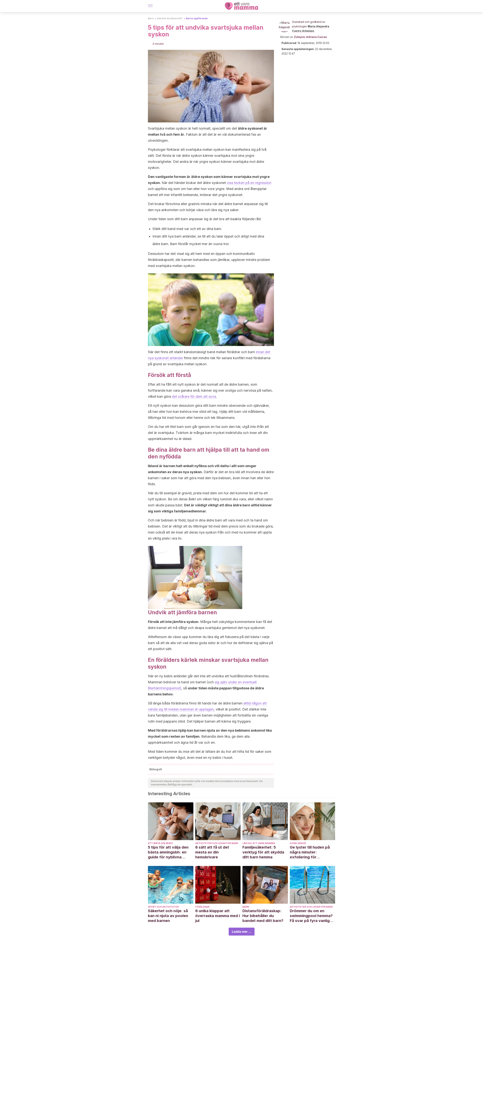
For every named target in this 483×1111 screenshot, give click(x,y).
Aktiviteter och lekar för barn (216, 843)
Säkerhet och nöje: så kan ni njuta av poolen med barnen (168, 916)
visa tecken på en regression (248, 183)
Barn (151, 18)
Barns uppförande (197, 18)
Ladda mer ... (241, 931)
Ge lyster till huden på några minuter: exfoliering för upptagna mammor (310, 852)
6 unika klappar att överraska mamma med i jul (217, 916)
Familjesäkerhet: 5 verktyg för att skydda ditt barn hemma (263, 852)
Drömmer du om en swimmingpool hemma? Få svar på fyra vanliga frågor (311, 916)
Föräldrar (202, 906)
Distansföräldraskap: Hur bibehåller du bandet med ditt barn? (262, 916)
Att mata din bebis (160, 843)
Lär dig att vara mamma (258, 843)
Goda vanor (298, 843)
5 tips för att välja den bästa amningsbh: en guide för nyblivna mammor (168, 852)
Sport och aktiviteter (163, 906)
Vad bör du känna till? (170, 18)
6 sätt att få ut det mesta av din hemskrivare (212, 852)
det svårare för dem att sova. (194, 396)
